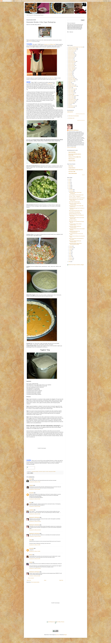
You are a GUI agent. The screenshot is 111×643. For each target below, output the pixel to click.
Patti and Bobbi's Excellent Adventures (76, 169)
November (71, 191)
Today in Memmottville (73, 173)
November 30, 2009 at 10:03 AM (35, 536)
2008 (69, 261)
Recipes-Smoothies (71, 65)
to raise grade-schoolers (72, 99)
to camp (69, 82)
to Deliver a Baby (71, 69)
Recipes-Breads (71, 53)
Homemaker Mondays (34, 471)
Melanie (30, 554)
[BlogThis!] (28, 473)
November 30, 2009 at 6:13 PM (34, 558)
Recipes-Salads (71, 64)
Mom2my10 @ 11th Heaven (34, 517)
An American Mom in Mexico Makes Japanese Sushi (75, 224)
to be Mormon (70, 70)
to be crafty (70, 71)
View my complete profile (71, 147)
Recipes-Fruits (70, 58)
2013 (69, 182)
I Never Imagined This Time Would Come (76, 194)
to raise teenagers (71, 102)
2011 (69, 185)
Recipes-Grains (71, 60)
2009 (69, 188)
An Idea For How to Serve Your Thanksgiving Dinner (74, 232)
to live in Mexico (71, 90)
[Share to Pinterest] (32, 473)
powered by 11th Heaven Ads (80, 113)
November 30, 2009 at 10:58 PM (35, 568)
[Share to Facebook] (31, 473)
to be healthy (70, 75)
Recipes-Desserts (71, 56)
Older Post (61, 580)
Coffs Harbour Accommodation (73, 115)
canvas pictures (70, 111)
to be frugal (70, 73)
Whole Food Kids (72, 158)
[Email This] (27, 473)
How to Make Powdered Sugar (74, 201)
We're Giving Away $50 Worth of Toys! (75, 210)
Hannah (30, 562)
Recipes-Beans (71, 52)
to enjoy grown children (51, 471)
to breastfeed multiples (72, 79)
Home (45, 580)
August (70, 249)
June (70, 252)
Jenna (30, 539)
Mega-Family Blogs (72, 152)
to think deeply (70, 107)
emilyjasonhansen (72, 167)
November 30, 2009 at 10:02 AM (35, 521)
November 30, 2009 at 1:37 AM (34, 481)
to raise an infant (71, 98)
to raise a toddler (71, 96)
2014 (69, 180)
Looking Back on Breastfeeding (74, 212)
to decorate (70, 83)
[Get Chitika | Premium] (60, 621)
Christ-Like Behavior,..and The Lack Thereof (76, 197)
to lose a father (70, 91)
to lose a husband (71, 92)
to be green (70, 74)
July (70, 250)
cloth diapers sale (71, 118)
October (70, 246)
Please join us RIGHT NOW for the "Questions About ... (75, 204)
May (70, 253)
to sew (69, 104)
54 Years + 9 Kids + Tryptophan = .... (75, 196)
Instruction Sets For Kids (72, 49)
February (71, 258)
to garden (69, 87)
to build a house (71, 81)
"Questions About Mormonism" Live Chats (75, 47)
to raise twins (70, 103)
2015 (69, 179)
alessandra (31, 492)
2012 (69, 183)
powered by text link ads (81, 120)
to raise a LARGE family (72, 95)
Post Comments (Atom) (35, 582)
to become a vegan (42, 471)
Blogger (65, 634)
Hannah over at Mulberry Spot (49, 44)
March (70, 256)
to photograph (70, 94)
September (71, 247)
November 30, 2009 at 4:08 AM (34, 489)
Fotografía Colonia (72, 160)
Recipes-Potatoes (71, 62)
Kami (30, 502)
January (70, 259)
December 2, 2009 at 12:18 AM (34, 575)
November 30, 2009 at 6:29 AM (34, 506)
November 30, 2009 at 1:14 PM (34, 544)
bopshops (57, 634)
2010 (69, 186)
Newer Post (29, 580)
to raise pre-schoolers (72, 100)
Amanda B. (31, 509)
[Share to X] (30, 473)
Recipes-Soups (71, 66)
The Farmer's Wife (72, 171)
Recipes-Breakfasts (71, 54)
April (70, 255)
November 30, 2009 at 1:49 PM (34, 551)
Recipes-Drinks (71, 57)
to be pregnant (70, 77)
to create (46, 471)
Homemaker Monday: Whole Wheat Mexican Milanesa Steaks (75, 244)
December (71, 189)
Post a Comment (31, 578)
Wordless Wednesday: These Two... (75, 213)
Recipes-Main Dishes (72, 61)
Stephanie (31, 485)
